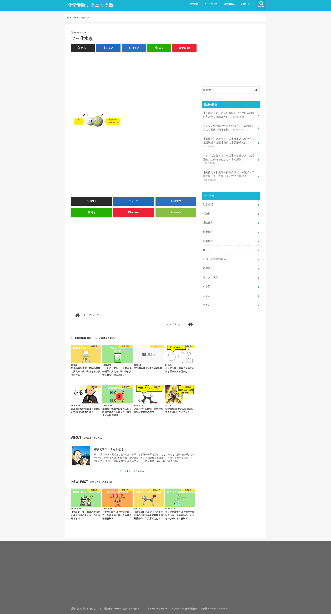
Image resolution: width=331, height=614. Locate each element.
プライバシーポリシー (156, 608)
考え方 (206, 304)
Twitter (126, 471)
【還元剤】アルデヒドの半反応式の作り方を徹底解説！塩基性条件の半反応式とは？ (228, 142)
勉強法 (206, 268)
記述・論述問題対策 (214, 259)
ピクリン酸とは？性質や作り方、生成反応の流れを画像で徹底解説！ (228, 127)
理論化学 (208, 222)
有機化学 (208, 231)
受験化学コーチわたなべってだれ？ (121, 608)
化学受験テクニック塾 (90, 5)
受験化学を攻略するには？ (84, 608)
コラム (206, 295)
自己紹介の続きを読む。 (169, 461)
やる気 (206, 286)
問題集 (206, 213)
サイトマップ (211, 4)
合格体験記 (229, 4)
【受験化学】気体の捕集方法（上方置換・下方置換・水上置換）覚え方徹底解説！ (228, 176)
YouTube (140, 471)
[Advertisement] (134, 80)
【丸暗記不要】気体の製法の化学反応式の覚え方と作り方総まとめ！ (228, 114)
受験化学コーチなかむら (109, 449)
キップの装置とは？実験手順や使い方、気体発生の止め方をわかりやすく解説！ (228, 159)
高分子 (206, 250)
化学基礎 (194, 4)
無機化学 (208, 241)
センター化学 (210, 277)
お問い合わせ (247, 4)
